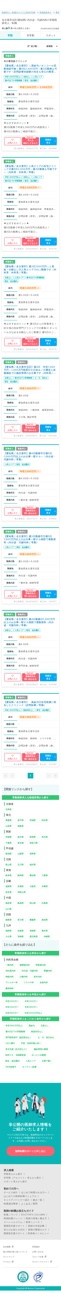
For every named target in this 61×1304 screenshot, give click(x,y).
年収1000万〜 (12, 1001)
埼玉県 (45, 837)
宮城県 (33, 820)
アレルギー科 (11, 982)
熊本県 (45, 930)
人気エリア (31, 1061)
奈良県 (8, 892)
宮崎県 (21, 936)
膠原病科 (9, 988)
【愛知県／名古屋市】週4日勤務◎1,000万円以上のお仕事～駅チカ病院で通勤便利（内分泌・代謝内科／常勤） (29, 622)
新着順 (49, 46)
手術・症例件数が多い (31, 1043)
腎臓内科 (48, 970)
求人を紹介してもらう (30, 141)
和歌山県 (22, 892)
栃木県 (21, 837)
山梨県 (21, 853)
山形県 (8, 826)
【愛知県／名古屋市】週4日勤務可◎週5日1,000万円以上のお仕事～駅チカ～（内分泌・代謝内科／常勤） (30, 456)
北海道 (8, 809)
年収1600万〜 (31, 1007)
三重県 (45, 875)
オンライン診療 (29, 1067)
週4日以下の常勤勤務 (15, 1031)
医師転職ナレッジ (13, 1218)
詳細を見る (48, 141)
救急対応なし (37, 1031)
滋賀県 (8, 886)
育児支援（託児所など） (16, 1049)
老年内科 (38, 976)
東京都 (21, 843)
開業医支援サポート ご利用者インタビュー (26, 1233)
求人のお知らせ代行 (14, 1230)
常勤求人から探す (13, 1174)
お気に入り (13, 142)
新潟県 (8, 853)
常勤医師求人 (45, 12)
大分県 (8, 936)
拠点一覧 (37, 1200)
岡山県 (33, 903)
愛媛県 (33, 919)
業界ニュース (33, 1222)
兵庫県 (45, 886)
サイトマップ (8, 1257)
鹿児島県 (34, 936)
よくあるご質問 (29, 1204)
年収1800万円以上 (14, 1025)
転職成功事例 (11, 1204)
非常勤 (30, 35)
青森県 (8, 820)
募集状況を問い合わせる (30, 428)
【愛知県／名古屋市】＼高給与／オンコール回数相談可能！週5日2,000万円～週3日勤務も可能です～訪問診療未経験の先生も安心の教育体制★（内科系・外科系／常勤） (30, 68)
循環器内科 (25, 965)
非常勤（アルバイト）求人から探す (22, 1178)
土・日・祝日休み (46, 1037)
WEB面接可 (10, 1067)
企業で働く (47, 1061)
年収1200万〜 (31, 1001)
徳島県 (8, 919)
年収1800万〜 (12, 1013)
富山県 (8, 864)
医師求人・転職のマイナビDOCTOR (18, 12)
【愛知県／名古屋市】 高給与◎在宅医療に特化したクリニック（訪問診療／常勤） (30, 704)
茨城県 (8, 837)
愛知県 (33, 875)
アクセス (7, 1262)
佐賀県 (21, 930)
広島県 (45, 903)
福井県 (33, 864)
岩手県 (21, 820)
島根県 (21, 903)
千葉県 (8, 843)
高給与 (32, 1025)
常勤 (10, 35)
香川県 (21, 919)
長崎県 (33, 930)
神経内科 (9, 976)
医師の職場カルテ (37, 1230)
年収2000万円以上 (33, 1013)
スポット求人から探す (15, 1181)
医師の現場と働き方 (36, 1218)
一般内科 (9, 965)
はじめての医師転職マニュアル (20, 1196)
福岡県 (8, 930)
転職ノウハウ (11, 1215)
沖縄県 (47, 936)
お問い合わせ (37, 1252)
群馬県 (33, 837)
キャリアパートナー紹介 (17, 1200)
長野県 (33, 853)
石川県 (21, 864)
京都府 (21, 886)
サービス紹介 (11, 1192)
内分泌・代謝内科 (30, 970)
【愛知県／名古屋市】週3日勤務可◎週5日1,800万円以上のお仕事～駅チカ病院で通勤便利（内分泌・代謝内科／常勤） (30, 539)
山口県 (8, 909)
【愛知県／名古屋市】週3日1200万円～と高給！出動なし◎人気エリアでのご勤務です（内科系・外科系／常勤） (30, 269)
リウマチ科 (29, 982)
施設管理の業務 (41, 1049)
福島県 (21, 826)
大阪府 (33, 886)
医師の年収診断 (36, 1226)
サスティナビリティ (40, 1262)
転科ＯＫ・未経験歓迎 (15, 1055)
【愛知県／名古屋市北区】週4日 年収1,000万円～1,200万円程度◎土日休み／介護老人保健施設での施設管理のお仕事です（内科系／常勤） (30, 370)
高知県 (45, 919)
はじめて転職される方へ (34, 1192)
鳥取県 (8, 903)
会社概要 (7, 1247)
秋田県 (45, 820)
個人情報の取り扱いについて (15, 1252)
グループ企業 (37, 1257)
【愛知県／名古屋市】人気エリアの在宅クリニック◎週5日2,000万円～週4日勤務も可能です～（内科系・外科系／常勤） (30, 169)
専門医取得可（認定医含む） (18, 1037)
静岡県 (21, 875)
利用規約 (36, 1247)
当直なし (45, 1025)
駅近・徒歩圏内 (12, 1061)
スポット (51, 35)
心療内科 (24, 976)
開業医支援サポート (14, 1226)
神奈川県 (34, 843)
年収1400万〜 (12, 1007)
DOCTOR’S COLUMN (33, 1215)
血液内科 (44, 982)
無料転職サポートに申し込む (30, 1151)
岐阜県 (8, 875)
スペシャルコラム (13, 1222)
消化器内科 (10, 970)
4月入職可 (10, 1043)
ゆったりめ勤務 (39, 1055)
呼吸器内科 (41, 965)
